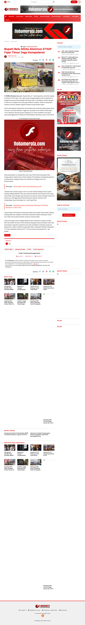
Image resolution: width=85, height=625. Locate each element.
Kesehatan (66, 16)
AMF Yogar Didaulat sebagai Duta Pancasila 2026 (70, 51)
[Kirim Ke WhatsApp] (53, 60)
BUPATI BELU (9, 249)
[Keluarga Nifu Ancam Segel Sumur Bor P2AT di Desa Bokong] (48, 355)
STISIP (29, 249)
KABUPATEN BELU (32, 46)
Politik (36, 16)
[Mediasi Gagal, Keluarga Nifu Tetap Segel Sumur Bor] (22, 296)
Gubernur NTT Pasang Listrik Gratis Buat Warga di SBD (34, 288)
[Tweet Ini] (43, 60)
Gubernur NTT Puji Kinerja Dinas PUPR (48, 288)
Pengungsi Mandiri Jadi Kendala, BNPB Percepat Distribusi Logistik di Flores (9, 288)
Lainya (7, 20)
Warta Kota (28, 16)
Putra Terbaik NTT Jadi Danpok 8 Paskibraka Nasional (71, 66)
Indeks (74, 2)
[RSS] (42, 615)
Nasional (11, 16)
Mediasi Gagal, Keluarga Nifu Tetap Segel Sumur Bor (21, 302)
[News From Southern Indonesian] (11, 9)
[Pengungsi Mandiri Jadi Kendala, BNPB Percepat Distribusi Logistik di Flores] (9, 282)
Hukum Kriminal (45, 16)
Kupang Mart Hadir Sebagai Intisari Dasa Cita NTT (9, 302)
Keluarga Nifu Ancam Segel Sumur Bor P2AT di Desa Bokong (48, 421)
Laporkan (20, 256)
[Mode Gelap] (79, 2)
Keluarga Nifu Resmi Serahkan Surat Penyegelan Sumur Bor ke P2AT (35, 302)
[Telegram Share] (50, 60)
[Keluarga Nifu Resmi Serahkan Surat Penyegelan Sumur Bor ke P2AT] (35, 296)
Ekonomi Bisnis (56, 16)
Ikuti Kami (29, 256)
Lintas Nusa (19, 16)
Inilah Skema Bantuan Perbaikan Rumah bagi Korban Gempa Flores (71, 73)
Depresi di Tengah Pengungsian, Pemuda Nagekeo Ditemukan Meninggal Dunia (22, 288)
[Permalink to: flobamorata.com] (5, 56)
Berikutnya (7, 235)
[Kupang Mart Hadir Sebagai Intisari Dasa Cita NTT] (9, 296)
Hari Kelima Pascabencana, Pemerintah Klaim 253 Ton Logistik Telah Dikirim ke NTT (71, 81)
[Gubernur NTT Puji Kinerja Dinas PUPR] (48, 282)
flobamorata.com (12, 55)
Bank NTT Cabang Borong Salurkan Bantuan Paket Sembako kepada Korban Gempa (70, 59)
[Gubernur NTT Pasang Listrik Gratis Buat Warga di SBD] (35, 282)
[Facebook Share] (40, 60)
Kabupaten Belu (20, 249)
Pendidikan (75, 16)
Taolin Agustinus (38, 249)
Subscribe (38, 256)
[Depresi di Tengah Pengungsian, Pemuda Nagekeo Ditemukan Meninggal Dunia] (22, 282)
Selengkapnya (68, 215)
